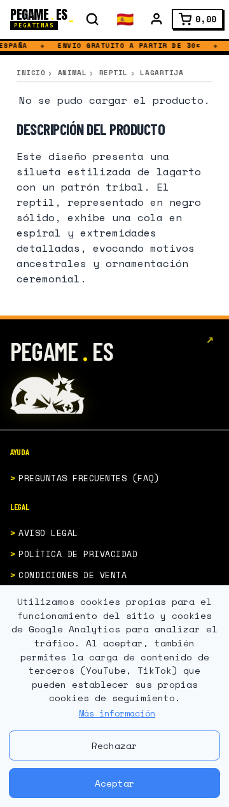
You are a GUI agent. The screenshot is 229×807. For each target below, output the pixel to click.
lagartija (161, 73)
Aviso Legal (48, 533)
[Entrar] (156, 19)
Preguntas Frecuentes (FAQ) (89, 478)
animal (72, 73)
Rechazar (114, 745)
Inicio (31, 73)
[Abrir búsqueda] (92, 19)
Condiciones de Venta (72, 575)
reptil (113, 73)
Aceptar (115, 783)
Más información (117, 713)
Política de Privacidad (77, 554)
